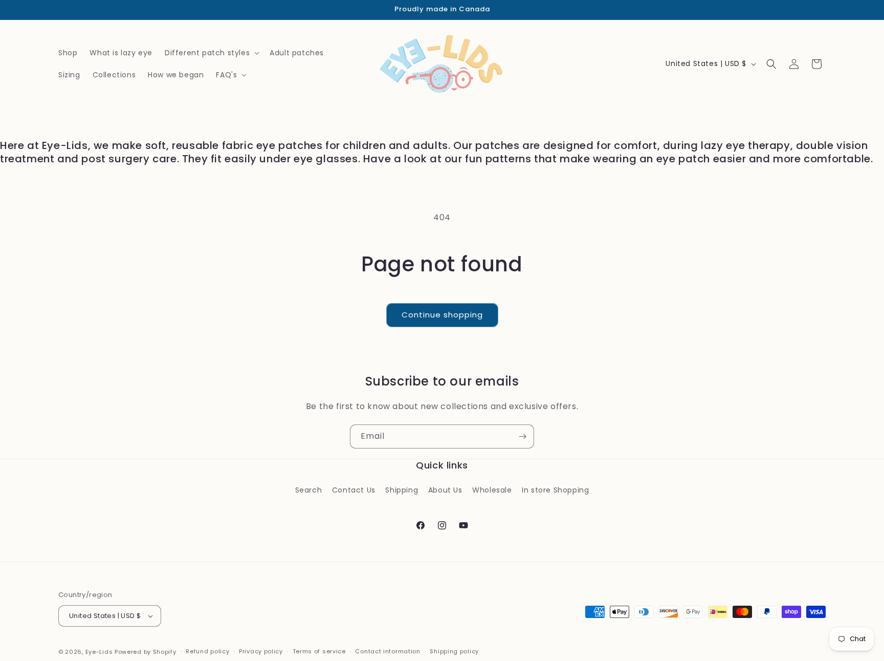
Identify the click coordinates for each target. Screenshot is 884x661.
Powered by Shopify (145, 652)
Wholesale (492, 490)
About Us (445, 490)
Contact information (387, 651)
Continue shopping (442, 314)
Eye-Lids (99, 652)
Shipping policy (454, 651)
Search (308, 490)
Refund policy (207, 651)
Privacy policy (261, 651)
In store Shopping (555, 490)
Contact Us (353, 490)
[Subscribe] (522, 436)
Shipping (401, 490)
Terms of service (319, 651)
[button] (211, 52)
